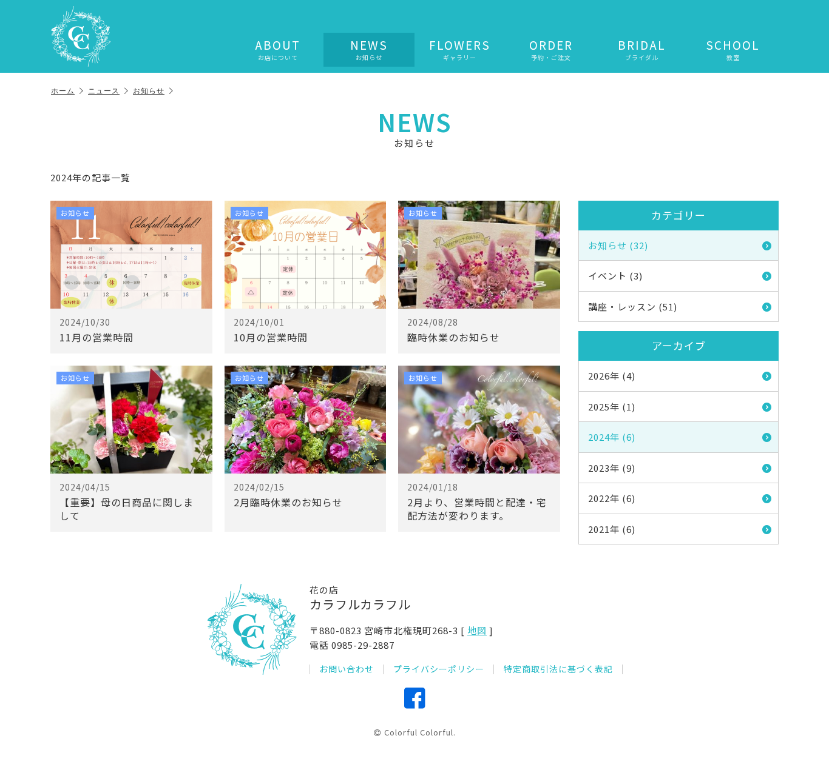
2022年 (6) (611, 498)
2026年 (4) (611, 375)
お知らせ (148, 91)
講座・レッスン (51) (632, 306)
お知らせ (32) (618, 245)
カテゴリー (678, 215)
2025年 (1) (611, 406)
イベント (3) (615, 275)
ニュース (104, 91)
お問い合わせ (346, 669)
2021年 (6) (611, 529)
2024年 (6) (611, 436)
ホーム (63, 91)
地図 (477, 630)
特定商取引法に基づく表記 (558, 669)
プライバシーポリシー (438, 669)
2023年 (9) (611, 467)
